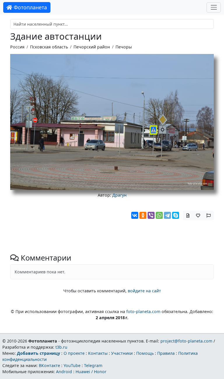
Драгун (119, 195)
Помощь (145, 353)
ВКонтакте (49, 365)
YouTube (72, 365)
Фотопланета (29, 7)
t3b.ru (61, 347)
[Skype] (175, 215)
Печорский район (92, 47)
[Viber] (151, 215)
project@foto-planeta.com (186, 341)
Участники (122, 353)
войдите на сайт (144, 291)
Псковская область (49, 47)
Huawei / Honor (91, 371)
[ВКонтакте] (134, 215)
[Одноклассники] (142, 215)
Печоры (124, 47)
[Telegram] (167, 215)
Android (64, 371)
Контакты (98, 353)
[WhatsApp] (159, 215)
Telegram (93, 365)
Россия (17, 47)
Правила (166, 353)
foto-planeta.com (143, 311)
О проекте (74, 353)
